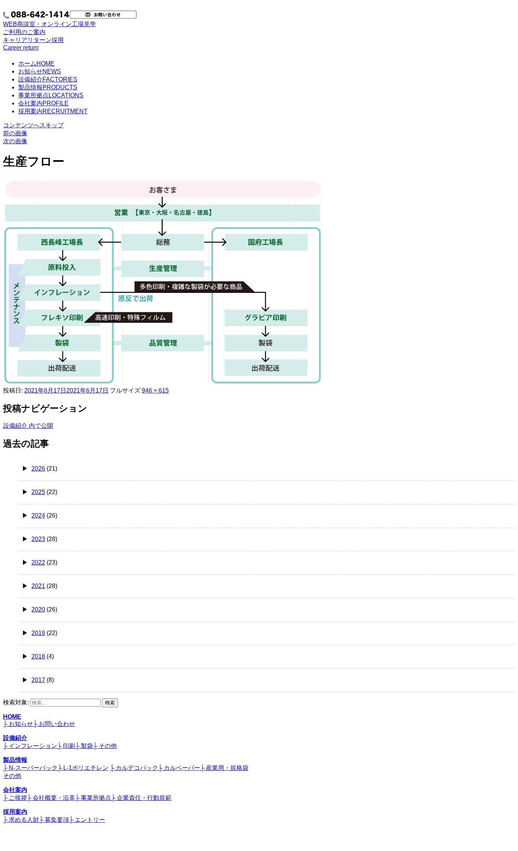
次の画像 (15, 141)
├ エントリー (87, 820)
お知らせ (39, 71)
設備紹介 (47, 79)
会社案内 (43, 103)
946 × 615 (155, 390)
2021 (38, 586)
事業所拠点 (50, 95)
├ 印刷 (66, 746)
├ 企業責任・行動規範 (141, 798)
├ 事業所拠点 (93, 798)
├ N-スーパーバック (30, 768)
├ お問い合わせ (54, 724)
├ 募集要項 (54, 820)
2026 (38, 468)
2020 (38, 609)
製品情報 (47, 87)
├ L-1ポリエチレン (83, 768)
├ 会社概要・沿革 (51, 798)
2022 (38, 562)
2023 (38, 539)
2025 (38, 492)
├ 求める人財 (21, 820)
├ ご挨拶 (15, 798)
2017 (38, 680)
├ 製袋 (84, 746)
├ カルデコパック (134, 768)
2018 (38, 656)
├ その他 (105, 746)
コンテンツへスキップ (33, 125)
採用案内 (53, 111)
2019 (38, 633)
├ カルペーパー (179, 768)
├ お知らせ (18, 724)
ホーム (36, 63)
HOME (12, 716)
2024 (38, 515)
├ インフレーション (30, 746)
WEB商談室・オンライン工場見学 (49, 28)
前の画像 (15, 133)
